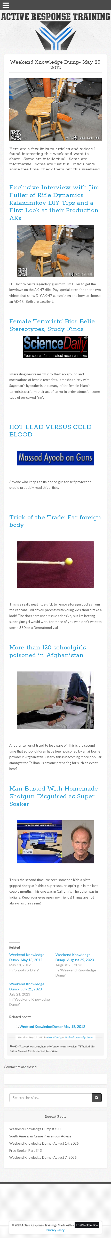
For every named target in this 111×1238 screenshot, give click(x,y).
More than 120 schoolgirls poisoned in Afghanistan (47, 651)
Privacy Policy (55, 1230)
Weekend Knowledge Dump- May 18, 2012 (52, 1027)
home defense (50, 1046)
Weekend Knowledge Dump (79, 1037)
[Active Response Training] (55, 31)
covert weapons (31, 1046)
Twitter (98, 5)
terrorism (52, 1050)
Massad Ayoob (26, 1050)
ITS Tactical (84, 1046)
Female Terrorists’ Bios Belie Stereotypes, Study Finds (52, 325)
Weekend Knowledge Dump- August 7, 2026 (43, 1157)
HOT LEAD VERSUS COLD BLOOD (50, 431)
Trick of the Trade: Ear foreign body (55, 521)
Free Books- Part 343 (25, 1150)
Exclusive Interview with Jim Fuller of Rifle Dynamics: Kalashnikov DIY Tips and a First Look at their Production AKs (54, 203)
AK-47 (17, 1046)
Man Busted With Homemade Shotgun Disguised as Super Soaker (53, 796)
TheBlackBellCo (87, 1225)
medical (40, 1050)
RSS (105, 5)
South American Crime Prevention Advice (40, 1136)
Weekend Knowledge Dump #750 (34, 1129)
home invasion (68, 1046)
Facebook (92, 5)
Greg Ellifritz (54, 1037)
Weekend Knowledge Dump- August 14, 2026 (44, 1143)
